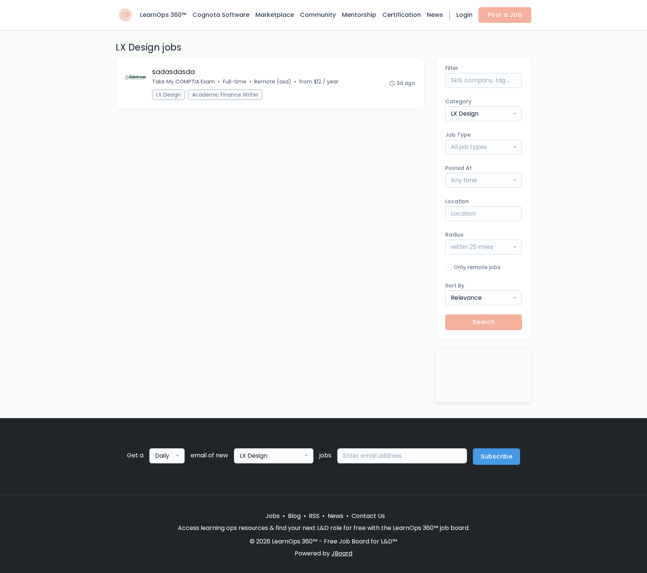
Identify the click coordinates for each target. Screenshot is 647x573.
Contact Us (368, 516)
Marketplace (274, 14)
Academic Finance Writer (225, 94)
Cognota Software (220, 14)
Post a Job (505, 14)
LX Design (168, 94)
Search (484, 322)
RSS (314, 516)
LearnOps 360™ (163, 14)
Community (318, 14)
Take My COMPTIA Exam (183, 81)
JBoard (341, 553)
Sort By (454, 285)
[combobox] (483, 113)
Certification (401, 14)
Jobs (272, 516)
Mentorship (359, 14)
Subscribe (497, 456)
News (435, 14)
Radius (454, 234)
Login (464, 14)
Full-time (234, 81)
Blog (294, 516)
